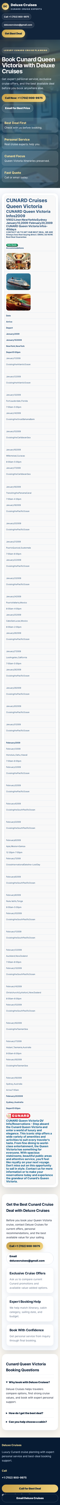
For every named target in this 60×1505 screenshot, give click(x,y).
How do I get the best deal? (26, 1413)
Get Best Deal (13, 33)
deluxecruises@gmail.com (18, 24)
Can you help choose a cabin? (28, 1421)
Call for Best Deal (30, 1488)
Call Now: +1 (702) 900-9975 (24, 97)
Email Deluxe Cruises (30, 1498)
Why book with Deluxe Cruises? (29, 1382)
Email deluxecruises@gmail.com (27, 1258)
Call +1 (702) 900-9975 (16, 16)
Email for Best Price (17, 108)
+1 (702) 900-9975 (14, 1477)
